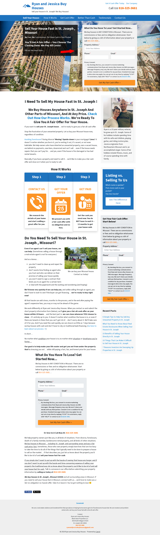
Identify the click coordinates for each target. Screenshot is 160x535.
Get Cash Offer (67, 18)
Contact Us (120, 18)
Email (113, 53)
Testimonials (105, 18)
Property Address (92, 44)
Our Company (131, 3)
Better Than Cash (86, 18)
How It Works (50, 18)
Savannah (80, 503)
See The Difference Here (118, 201)
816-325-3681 (128, 8)
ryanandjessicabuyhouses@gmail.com (80, 527)
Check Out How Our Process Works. (62, 116)
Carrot (98, 532)
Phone (87, 53)
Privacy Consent (89, 62)
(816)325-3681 (125, 76)
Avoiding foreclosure (32, 139)
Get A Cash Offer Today (114, 3)
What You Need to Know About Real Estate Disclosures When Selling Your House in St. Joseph (117, 326)
